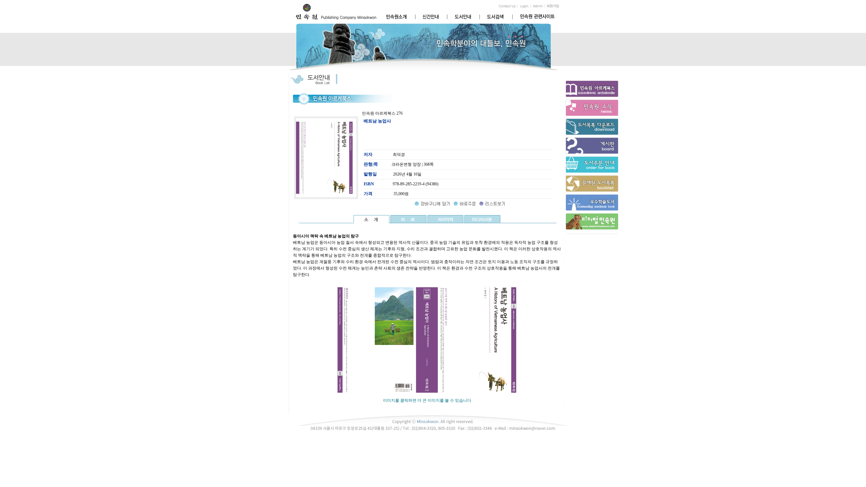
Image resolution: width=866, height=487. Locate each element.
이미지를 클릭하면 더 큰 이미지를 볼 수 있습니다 (427, 400)
